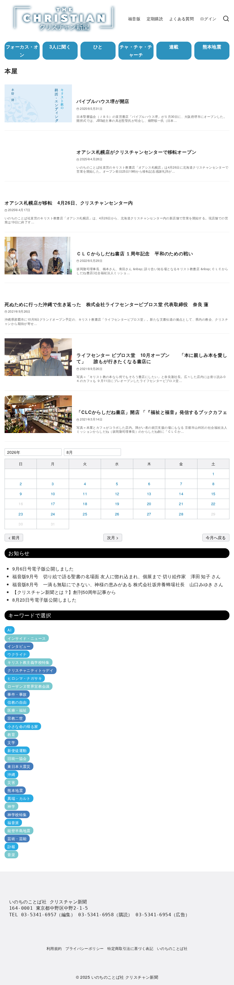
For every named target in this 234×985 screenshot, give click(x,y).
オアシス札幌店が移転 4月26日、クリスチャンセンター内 (69, 202)
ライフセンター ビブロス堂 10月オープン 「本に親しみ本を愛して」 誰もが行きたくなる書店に (151, 358)
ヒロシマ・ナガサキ (24, 678)
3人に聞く (60, 46)
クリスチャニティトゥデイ (30, 670)
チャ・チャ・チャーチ (136, 50)
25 (85, 514)
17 (53, 503)
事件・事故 (17, 694)
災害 (11, 782)
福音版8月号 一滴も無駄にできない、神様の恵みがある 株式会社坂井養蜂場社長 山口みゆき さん (117, 584)
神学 (11, 806)
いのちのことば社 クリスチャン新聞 (124, 977)
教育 (11, 734)
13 (149, 493)
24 (53, 514)
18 (85, 503)
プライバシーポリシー (84, 948)
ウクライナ (17, 654)
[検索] (226, 18)
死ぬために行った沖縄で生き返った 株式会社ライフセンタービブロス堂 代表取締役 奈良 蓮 (107, 304)
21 (181, 503)
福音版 (134, 18)
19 (117, 503)
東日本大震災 (18, 766)
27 (149, 514)
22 (213, 503)
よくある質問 (181, 18)
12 (117, 493)
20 (149, 503)
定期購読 (155, 18)
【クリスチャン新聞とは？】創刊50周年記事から (64, 592)
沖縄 (11, 774)
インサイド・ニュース (26, 638)
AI (9, 630)
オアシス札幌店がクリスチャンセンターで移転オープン (136, 152)
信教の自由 (17, 702)
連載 (174, 46)
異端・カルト (18, 798)
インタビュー (18, 646)
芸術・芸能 (17, 838)
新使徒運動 (17, 750)
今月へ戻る (216, 537)
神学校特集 (17, 814)
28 (181, 514)
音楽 (11, 854)
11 (85, 493)
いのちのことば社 (172, 948)
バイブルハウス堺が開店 (102, 101)
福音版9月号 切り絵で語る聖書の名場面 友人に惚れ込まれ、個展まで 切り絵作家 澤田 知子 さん (118, 576)
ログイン (208, 18)
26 (117, 514)
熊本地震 (212, 46)
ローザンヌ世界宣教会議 (28, 686)
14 (181, 493)
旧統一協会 (17, 758)
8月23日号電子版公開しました (44, 599)
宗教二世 (15, 718)
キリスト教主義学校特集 (28, 662)
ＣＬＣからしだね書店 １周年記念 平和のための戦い (134, 253)
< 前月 (14, 537)
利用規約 (54, 948)
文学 (11, 742)
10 (53, 493)
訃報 (11, 846)
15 (213, 493)
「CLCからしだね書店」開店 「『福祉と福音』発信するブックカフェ (151, 412)
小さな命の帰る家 (22, 726)
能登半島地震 (18, 830)
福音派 (13, 822)
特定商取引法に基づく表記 (130, 948)
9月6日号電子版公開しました (43, 568)
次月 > (112, 537)
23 (21, 514)
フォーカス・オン (22, 50)
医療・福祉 (17, 710)
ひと (98, 46)
